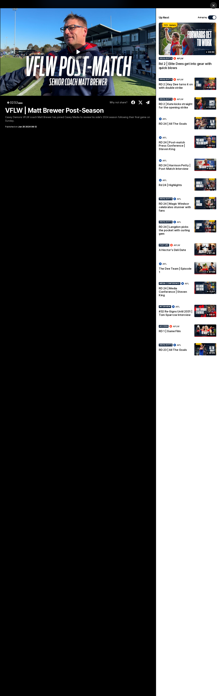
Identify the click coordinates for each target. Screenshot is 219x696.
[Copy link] (147, 102)
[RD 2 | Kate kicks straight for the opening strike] (187, 104)
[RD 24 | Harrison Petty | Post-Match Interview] (187, 165)
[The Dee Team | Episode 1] (187, 268)
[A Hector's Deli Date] (187, 249)
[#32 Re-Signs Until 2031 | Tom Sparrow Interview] (187, 311)
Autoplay (202, 17)
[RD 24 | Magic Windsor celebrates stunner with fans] (187, 205)
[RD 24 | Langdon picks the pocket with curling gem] (187, 228)
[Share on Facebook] (133, 102)
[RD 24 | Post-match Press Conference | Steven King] (187, 144)
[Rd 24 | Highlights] (187, 184)
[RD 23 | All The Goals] (187, 349)
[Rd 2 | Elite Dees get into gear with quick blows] (187, 48)
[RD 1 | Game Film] (187, 330)
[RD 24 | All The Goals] (187, 123)
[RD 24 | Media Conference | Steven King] (187, 290)
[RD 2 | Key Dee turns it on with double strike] (187, 84)
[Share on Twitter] (140, 102)
